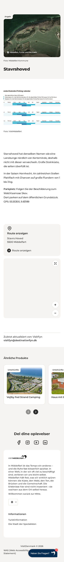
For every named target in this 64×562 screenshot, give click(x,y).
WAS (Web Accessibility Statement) (16, 552)
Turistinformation (17, 519)
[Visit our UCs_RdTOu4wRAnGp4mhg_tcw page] (36, 442)
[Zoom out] (55, 313)
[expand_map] (55, 263)
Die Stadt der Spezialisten (22, 524)
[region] (32, 288)
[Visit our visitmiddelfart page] (18, 442)
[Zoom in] (55, 304)
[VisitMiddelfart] (17, 457)
